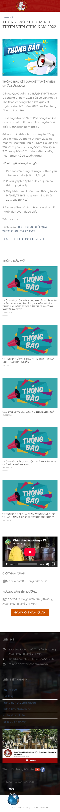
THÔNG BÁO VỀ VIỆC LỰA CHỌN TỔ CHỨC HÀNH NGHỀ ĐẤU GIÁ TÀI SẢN (29, 360)
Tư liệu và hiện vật (14, 721)
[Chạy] (6, 564)
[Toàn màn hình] (53, 564)
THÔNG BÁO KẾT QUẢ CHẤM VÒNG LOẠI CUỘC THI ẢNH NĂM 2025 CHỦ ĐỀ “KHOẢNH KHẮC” (28, 515)
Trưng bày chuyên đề (16, 709)
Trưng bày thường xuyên (19, 702)
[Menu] (4, 6)
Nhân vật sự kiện (13, 715)
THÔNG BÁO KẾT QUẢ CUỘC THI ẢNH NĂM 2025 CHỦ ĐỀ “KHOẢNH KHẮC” (29, 463)
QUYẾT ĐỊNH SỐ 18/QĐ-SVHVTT (23, 239)
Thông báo (8, 17)
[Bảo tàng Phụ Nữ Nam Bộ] (21, 6)
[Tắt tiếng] (48, 564)
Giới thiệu (8, 696)
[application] (30, 552)
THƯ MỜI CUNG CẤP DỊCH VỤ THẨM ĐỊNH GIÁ (28, 411)
